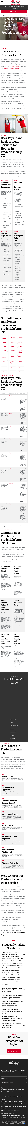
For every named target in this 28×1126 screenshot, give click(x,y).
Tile (11, 367)
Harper (12, 729)
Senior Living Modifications (12, 362)
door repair (22, 406)
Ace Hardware (4, 1078)
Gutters (4, 350)
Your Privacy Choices (19, 1123)
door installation (16, 66)
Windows (21, 367)
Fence (20, 346)
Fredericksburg (14, 725)
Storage (4, 367)
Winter (4, 371)
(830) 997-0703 (15, 8)
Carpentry (21, 337)
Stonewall (12, 738)
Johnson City (13, 732)
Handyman (13, 350)
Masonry (4, 342)
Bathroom (13, 337)
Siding (20, 361)
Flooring (12, 346)
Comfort (12, 722)
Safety (4, 361)
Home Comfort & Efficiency (20, 351)
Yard (12, 371)
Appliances (4, 338)
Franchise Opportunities (7, 1082)
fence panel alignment (5, 651)
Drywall (4, 346)
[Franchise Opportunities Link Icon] (26, 1082)
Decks (12, 342)
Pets (20, 356)
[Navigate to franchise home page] (15, 2)
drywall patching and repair (23, 476)
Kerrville (12, 735)
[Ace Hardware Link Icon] (26, 1078)
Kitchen (12, 356)
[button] (13, 955)
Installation (4, 357)
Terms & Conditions (10, 1123)
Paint (20, 371)
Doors (20, 342)
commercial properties (10, 71)
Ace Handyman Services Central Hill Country (12, 68)
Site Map (21, 1122)
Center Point (13, 719)
